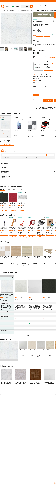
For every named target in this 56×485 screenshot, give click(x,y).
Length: (34, 86)
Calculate (36, 95)
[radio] (34, 80)
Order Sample (52, 57)
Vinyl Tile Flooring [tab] (11, 189)
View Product (4, 387)
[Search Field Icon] (31, 6)
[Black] (38, 53)
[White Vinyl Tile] (34, 53)
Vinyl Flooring (9, 10)
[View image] (2, 49)
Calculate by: (36, 78)
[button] (28, 164)
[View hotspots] (25, 49)
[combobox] (25, 6)
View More (28, 335)
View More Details (38, 46)
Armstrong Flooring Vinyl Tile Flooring (28, 10)
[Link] (23, 352)
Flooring (3, 10)
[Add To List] (55, 100)
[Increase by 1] (41, 100)
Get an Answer (50, 155)
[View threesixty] (21, 49)
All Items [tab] (2, 189)
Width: (46, 86)
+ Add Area (36, 91)
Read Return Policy (39, 109)
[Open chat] (55, 15)
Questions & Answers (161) (46, 27)
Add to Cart (48, 100)
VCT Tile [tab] (20, 189)
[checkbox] (14, 117)
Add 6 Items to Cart (7, 144)
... (0, 10)
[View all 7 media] (30, 49)
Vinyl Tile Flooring (16, 10)
